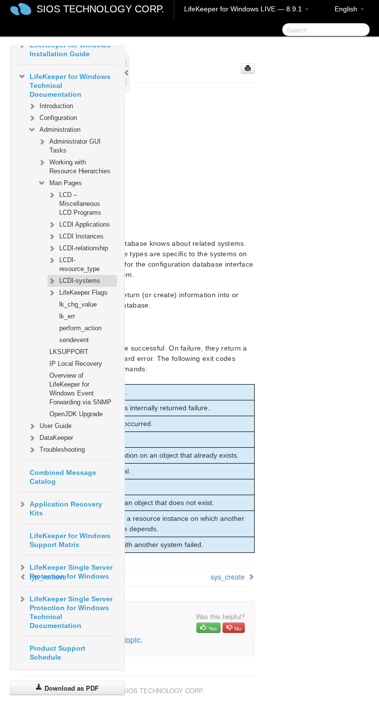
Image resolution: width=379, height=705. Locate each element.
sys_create (228, 576)
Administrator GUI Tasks (75, 146)
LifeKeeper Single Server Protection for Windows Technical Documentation (71, 612)
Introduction (56, 106)
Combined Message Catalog (63, 477)
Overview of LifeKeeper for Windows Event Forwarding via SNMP (80, 389)
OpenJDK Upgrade (76, 414)
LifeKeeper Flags (83, 292)
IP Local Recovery (75, 363)
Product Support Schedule (57, 652)
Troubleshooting (62, 449)
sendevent (74, 340)
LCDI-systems (79, 280)
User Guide (55, 426)
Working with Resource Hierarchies (80, 166)
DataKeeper (56, 437)
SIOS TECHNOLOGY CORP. (100, 8)
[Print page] (248, 68)
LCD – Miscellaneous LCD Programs (80, 203)
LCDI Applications (84, 224)
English (347, 9)
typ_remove (48, 576)
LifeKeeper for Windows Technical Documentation (70, 85)
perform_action (80, 328)
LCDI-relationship (83, 248)
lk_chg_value (78, 304)
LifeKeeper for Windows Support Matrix (70, 540)
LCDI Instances (81, 236)
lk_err (67, 316)
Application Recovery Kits (66, 508)
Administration (59, 129)
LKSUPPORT (68, 351)
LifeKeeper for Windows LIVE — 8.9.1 (244, 9)
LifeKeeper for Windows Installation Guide (70, 49)
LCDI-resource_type (79, 264)
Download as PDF (70, 688)
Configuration (58, 117)
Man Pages (65, 183)
